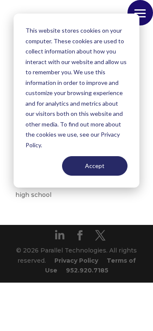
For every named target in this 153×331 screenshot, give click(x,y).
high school (33, 195)
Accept (95, 165)
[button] (140, 12)
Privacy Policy (76, 260)
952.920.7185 (87, 270)
